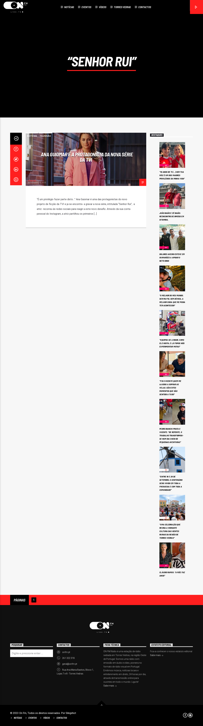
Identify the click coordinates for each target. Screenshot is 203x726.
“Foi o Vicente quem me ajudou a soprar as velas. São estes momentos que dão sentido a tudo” (170, 388)
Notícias (69, 7)
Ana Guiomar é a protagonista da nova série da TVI (87, 157)
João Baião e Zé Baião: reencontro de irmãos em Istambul (171, 216)
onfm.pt (66, 652)
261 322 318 (68, 658)
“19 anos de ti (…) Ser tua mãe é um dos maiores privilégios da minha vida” (172, 175)
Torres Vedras (122, 7)
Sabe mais (109, 685)
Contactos (144, 7)
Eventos (86, 7)
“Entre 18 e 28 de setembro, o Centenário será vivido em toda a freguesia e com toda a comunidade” (170, 483)
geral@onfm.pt (69, 664)
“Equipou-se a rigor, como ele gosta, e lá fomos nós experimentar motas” (171, 343)
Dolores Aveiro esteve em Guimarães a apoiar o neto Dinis (171, 257)
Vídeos (102, 7)
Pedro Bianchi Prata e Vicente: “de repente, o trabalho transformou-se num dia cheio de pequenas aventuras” (171, 435)
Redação (32, 180)
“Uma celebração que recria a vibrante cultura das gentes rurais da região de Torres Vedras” (169, 531)
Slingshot (71, 713)
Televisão (45, 135)
